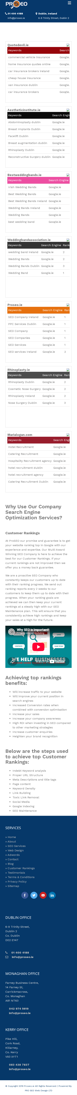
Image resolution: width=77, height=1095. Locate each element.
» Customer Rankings (20, 868)
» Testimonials (15, 872)
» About (10, 841)
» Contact (11, 859)
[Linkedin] (52, 895)
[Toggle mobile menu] (70, 3)
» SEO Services (15, 846)
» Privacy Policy (16, 881)
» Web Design (14, 850)
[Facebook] (24, 895)
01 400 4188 (15, 13)
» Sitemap (12, 886)
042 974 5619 (16, 1008)
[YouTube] (43, 895)
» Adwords (12, 855)
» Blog (9, 863)
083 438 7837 (17, 1064)
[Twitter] (33, 895)
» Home (10, 837)
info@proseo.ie (20, 957)
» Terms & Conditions (20, 877)
